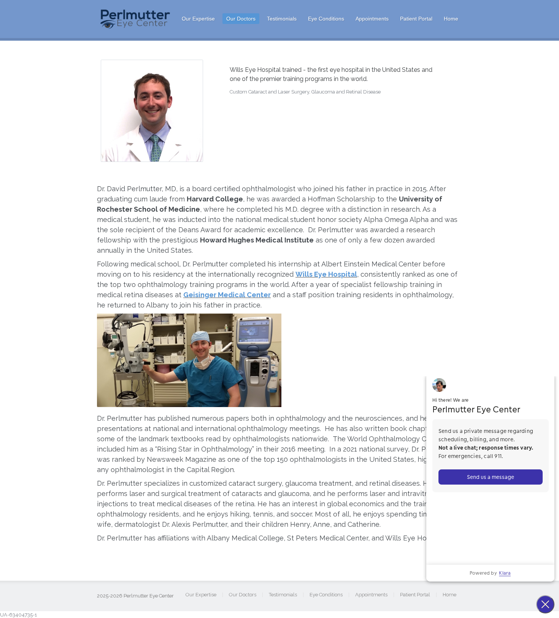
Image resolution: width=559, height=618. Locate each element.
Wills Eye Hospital (326, 274)
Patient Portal (416, 19)
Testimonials (282, 19)
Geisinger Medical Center (227, 295)
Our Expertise (198, 19)
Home (451, 19)
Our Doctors (241, 19)
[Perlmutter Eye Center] (136, 27)
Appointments (372, 19)
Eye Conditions (326, 19)
